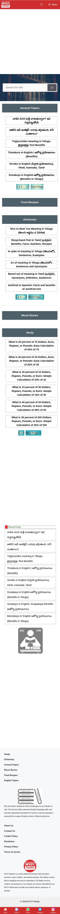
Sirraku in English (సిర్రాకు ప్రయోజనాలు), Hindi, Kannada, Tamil (31, 165)
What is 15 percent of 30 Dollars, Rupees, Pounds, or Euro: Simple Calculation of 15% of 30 (31, 391)
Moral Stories (10, 770)
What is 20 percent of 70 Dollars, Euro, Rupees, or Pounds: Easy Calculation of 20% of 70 (31, 346)
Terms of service (12, 852)
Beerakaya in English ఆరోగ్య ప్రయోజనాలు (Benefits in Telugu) (29, 618)
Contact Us (9, 831)
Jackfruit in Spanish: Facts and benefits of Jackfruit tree (31, 287)
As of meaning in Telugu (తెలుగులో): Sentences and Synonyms (31, 264)
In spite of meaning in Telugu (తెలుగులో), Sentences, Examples (31, 253)
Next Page (37, 186)
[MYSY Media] (5, 4)
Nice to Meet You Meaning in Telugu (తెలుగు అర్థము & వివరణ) (31, 230)
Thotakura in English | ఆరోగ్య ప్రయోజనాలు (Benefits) (31, 154)
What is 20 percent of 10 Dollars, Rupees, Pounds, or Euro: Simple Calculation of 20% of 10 (31, 376)
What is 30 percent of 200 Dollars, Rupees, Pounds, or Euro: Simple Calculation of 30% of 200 (32, 421)
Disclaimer (9, 841)
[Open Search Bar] (41, 4)
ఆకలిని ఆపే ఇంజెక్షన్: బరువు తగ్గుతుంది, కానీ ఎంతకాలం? (31, 132)
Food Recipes (11, 775)
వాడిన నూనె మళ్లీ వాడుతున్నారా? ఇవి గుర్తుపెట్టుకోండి (31, 120)
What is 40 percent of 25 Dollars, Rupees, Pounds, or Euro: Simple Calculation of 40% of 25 (31, 406)
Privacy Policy (11, 846)
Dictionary (9, 759)
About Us (8, 825)
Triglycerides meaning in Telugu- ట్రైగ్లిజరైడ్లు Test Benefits (31, 143)
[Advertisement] (30, 41)
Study (7, 754)
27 (27, 186)
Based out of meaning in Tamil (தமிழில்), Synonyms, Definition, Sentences (31, 275)
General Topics (11, 764)
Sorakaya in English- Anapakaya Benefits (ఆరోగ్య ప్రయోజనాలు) (30, 606)
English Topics (11, 780)
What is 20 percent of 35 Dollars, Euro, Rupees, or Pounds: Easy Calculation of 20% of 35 (31, 361)
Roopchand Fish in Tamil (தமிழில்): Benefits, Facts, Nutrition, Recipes (31, 242)
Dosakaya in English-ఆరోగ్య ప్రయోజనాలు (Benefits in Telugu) (31, 177)
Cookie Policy (11, 836)
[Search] (52, 87)
